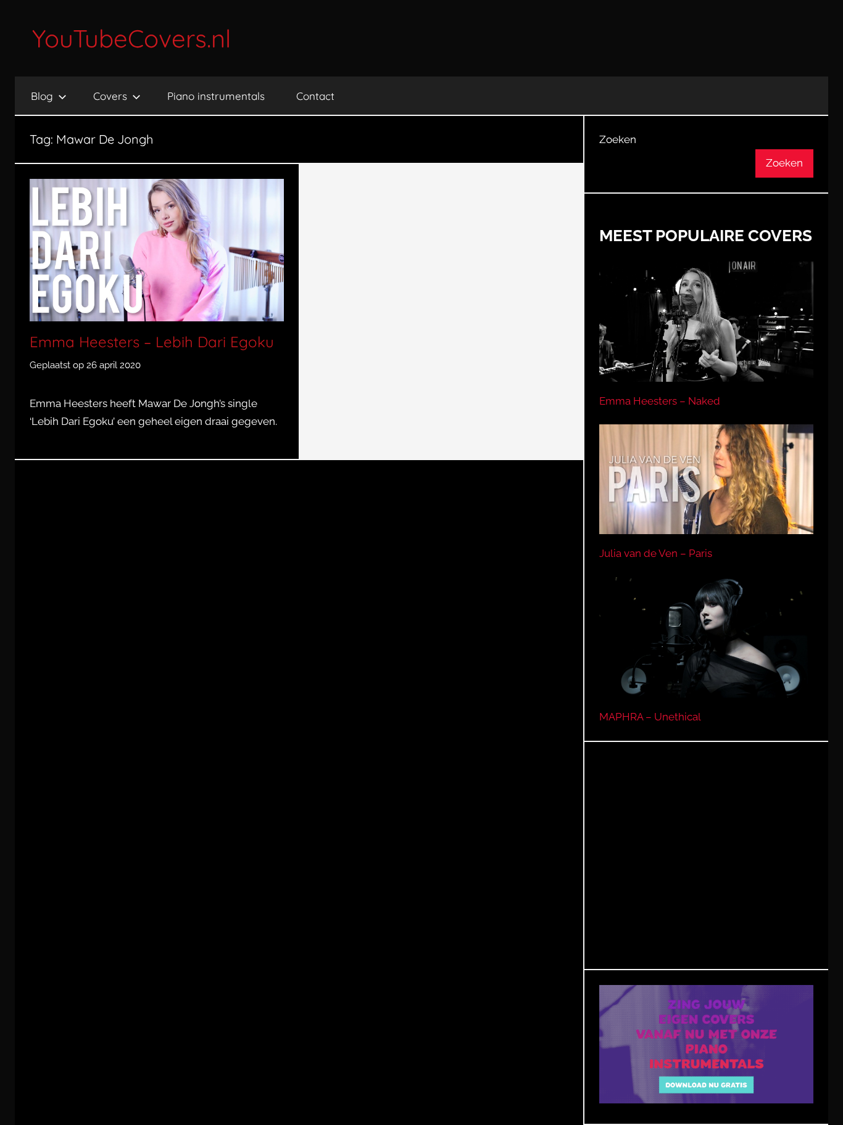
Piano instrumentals (216, 95)
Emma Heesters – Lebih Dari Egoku (152, 341)
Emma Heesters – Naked (659, 401)
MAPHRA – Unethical (650, 717)
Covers (110, 95)
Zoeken (617, 139)
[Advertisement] (706, 871)
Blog (42, 95)
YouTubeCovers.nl (131, 38)
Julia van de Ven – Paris (655, 553)
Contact (315, 95)
